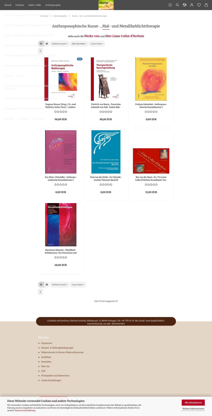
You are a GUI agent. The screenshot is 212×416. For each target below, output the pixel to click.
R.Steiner (20, 5)
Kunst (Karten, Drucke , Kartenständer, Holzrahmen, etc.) (31, 98)
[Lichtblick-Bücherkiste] (106, 5)
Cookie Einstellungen (51, 380)
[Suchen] (177, 5)
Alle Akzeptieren (193, 402)
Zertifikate (46, 357)
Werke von (92, 36)
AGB (43, 371)
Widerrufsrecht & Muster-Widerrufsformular (62, 352)
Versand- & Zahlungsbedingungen (57, 347)
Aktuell (7, 5)
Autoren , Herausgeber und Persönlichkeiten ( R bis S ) (29, 55)
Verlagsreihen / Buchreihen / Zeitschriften (23, 108)
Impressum (46, 343)
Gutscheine (38, 118)
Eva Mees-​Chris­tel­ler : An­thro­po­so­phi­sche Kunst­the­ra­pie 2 (61, 178)
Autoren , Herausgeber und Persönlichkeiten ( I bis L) (29, 35)
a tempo (20, 75)
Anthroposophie (53, 5)
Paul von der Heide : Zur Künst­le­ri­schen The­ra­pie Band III (106, 178)
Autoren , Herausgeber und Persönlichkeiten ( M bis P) (29, 45)
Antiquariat (23, 118)
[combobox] (79, 44)
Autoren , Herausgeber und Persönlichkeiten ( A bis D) (29, 15)
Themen (8, 75)
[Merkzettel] (199, 5)
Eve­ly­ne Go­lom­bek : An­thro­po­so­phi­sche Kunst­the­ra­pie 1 (151, 105)
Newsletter (46, 361)
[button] (184, 5)
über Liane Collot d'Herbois (124, 36)
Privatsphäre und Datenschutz (55, 375)
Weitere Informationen (193, 408)
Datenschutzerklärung (25, 410)
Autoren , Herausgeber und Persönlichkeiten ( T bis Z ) (29, 65)
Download (9, 118)
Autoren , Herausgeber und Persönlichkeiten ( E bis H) (29, 25)
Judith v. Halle (34, 5)
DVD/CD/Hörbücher (57, 108)
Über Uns (45, 366)
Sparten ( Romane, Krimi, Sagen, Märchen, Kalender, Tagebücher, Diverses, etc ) (34, 87)
